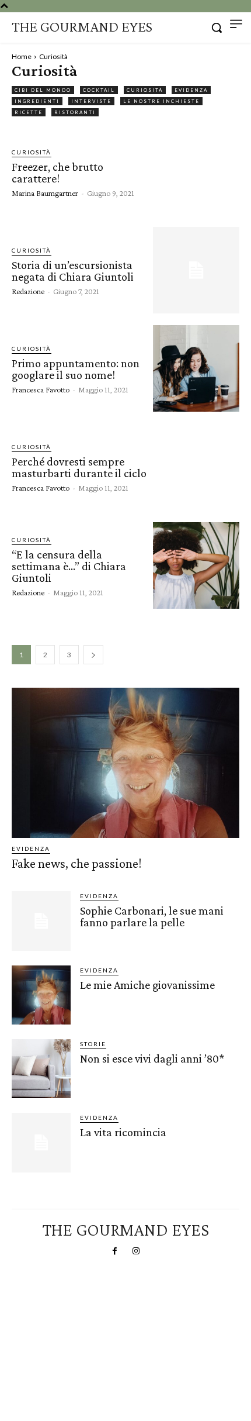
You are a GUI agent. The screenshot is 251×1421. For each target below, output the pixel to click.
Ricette (29, 112)
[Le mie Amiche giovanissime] (41, 995)
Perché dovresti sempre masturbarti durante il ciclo (79, 467)
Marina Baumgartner (45, 193)
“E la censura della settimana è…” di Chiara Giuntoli (69, 566)
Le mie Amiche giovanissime (147, 984)
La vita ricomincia (123, 1132)
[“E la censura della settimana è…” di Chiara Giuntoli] (196, 565)
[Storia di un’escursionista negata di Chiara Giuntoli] (196, 270)
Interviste (91, 101)
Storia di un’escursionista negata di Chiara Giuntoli (73, 270)
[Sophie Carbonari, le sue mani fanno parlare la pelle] (41, 920)
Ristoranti (75, 112)
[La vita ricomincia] (41, 1142)
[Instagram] (136, 1251)
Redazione (28, 291)
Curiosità (145, 90)
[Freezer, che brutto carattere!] (196, 172)
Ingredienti (37, 101)
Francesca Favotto (40, 389)
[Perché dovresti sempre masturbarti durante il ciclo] (196, 466)
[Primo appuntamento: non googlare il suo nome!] (196, 368)
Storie (93, 1043)
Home (22, 56)
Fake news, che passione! (76, 863)
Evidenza (191, 90)
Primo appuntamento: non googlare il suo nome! (76, 369)
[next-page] (93, 654)
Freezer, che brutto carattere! (57, 172)
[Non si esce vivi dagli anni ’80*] (41, 1068)
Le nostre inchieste (161, 101)
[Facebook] (115, 1251)
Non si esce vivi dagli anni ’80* (152, 1058)
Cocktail (99, 90)
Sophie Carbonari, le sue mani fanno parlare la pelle (152, 916)
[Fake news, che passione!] (125, 763)
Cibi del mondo (43, 90)
